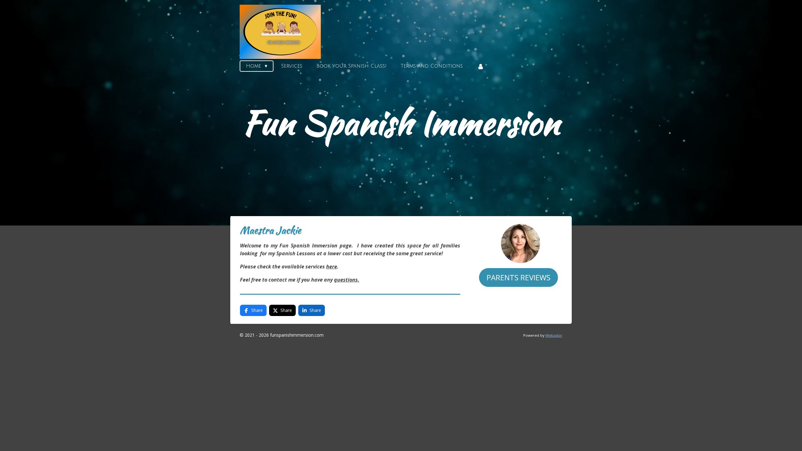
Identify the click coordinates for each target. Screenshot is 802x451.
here (331, 266)
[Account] (480, 66)
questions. (346, 279)
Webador (553, 335)
